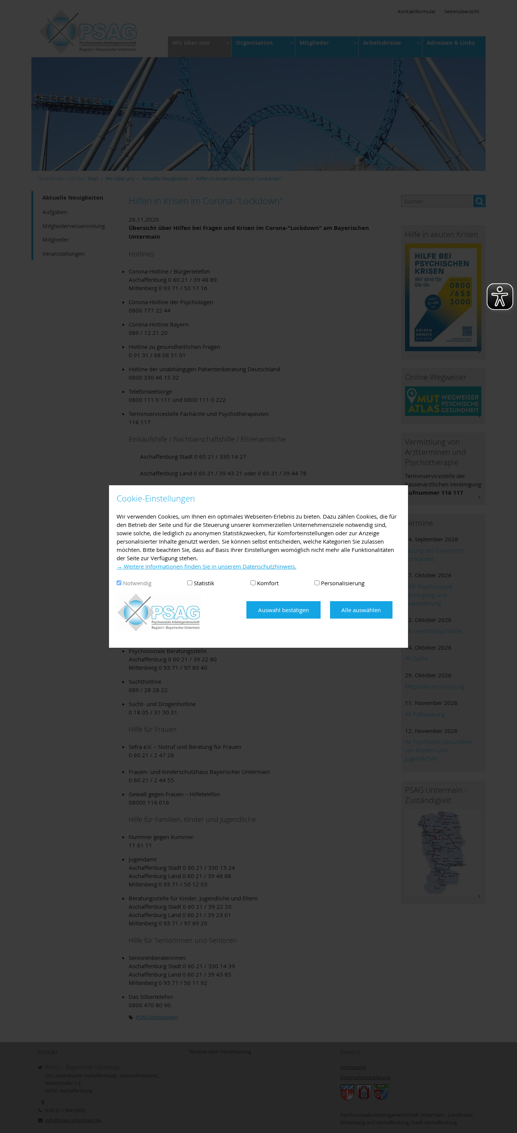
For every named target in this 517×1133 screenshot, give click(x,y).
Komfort (268, 583)
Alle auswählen (361, 610)
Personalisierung (342, 583)
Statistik (204, 583)
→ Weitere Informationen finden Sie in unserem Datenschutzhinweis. (206, 566)
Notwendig (137, 583)
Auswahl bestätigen (283, 610)
